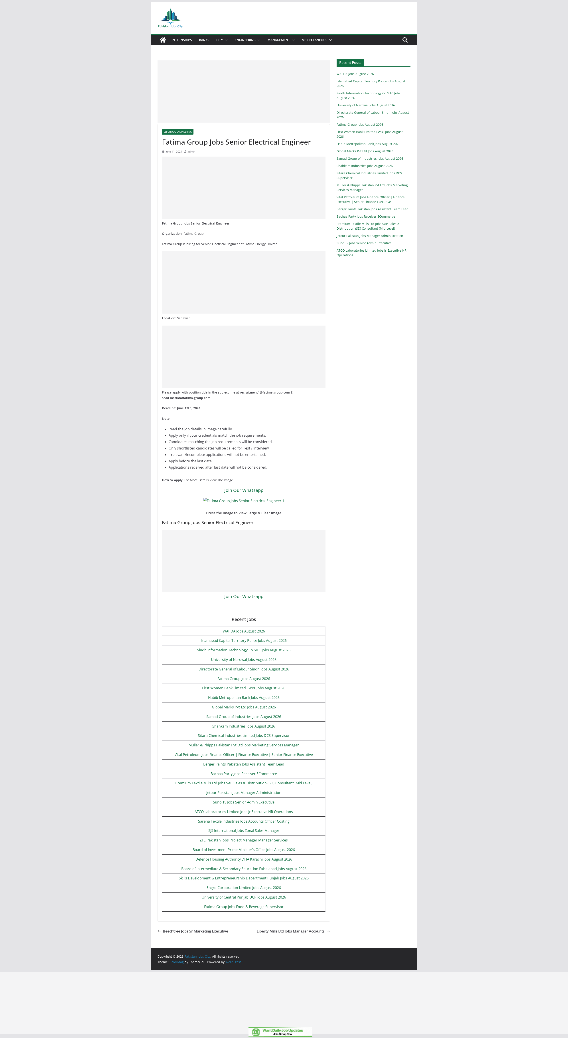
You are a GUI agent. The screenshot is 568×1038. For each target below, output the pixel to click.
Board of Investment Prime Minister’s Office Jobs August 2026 (244, 849)
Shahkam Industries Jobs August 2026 (243, 726)
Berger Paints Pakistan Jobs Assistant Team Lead (243, 764)
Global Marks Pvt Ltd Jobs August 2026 (244, 707)
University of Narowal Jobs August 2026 (243, 659)
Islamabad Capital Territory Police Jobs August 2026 (244, 640)
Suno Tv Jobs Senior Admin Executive (243, 802)
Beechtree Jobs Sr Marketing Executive (195, 931)
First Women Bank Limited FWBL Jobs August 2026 (243, 688)
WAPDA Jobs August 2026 (244, 631)
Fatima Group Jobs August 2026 (243, 678)
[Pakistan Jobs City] (163, 40)
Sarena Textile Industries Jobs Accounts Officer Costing (244, 821)
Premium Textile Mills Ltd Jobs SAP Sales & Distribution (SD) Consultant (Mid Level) (243, 783)
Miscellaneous (314, 40)
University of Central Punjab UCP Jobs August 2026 (244, 897)
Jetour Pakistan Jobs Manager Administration (243, 792)
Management (279, 40)
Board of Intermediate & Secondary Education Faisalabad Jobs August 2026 (243, 868)
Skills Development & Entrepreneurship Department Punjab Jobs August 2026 (244, 878)
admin (191, 151)
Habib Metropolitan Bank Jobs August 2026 (244, 697)
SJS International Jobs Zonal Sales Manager (243, 830)
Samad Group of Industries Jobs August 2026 (243, 716)
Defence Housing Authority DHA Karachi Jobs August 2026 (243, 859)
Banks (204, 40)
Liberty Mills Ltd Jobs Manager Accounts (291, 931)
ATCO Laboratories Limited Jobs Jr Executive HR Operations (244, 811)
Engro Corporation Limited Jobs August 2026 (244, 887)
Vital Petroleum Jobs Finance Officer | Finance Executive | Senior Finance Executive (244, 754)
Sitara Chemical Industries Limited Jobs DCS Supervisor (244, 735)
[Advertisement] (244, 91)
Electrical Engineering (178, 131)
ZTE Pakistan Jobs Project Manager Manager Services (244, 840)
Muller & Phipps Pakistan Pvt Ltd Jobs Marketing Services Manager (244, 745)
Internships (182, 40)
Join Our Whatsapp (243, 490)
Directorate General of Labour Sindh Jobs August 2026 (244, 669)
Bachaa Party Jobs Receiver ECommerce (244, 773)
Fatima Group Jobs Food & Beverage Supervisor (244, 906)
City (219, 40)
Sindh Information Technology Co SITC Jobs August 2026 (243, 650)
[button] (225, 40)
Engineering (245, 40)
